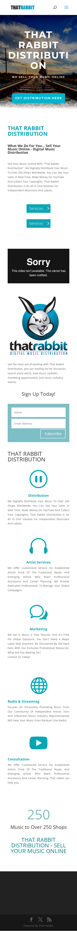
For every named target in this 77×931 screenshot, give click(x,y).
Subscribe (52, 433)
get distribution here (38, 98)
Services (36, 208)
